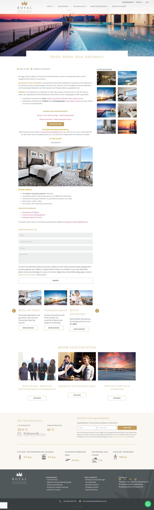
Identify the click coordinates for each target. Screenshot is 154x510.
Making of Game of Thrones (32, 217)
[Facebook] (120, 479)
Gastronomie (63, 6)
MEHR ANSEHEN (28, 328)
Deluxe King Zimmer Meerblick (58, 98)
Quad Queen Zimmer (73, 101)
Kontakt (139, 2)
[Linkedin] (135, 479)
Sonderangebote (128, 2)
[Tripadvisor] (130, 479)
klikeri (80, 507)
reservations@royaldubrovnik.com (53, 132)
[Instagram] (125, 479)
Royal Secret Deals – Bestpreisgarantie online (55, 119)
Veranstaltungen (119, 6)
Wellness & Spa (79, 6)
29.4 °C (22, 430)
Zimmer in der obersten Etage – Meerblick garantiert (55, 115)
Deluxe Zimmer (78, 98)
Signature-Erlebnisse (98, 6)
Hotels (49, 6)
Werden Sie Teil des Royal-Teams (77, 386)
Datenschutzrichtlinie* (27, 275)
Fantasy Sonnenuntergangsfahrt (34, 215)
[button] (148, 504)
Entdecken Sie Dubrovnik (41, 69)
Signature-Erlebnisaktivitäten (75, 222)
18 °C (51, 430)
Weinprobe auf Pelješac (31, 212)
